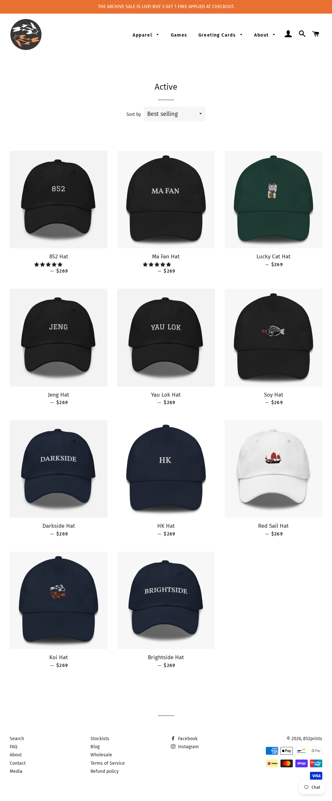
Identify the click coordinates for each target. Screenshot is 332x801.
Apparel (143, 35)
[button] (49, 264)
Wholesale (101, 755)
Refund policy (104, 771)
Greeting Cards (217, 35)
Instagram (188, 747)
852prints (312, 738)
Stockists (99, 738)
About (262, 35)
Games (179, 35)
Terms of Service (107, 763)
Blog (95, 747)
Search (17, 738)
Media (16, 771)
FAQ (14, 747)
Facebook (187, 738)
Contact (18, 763)
